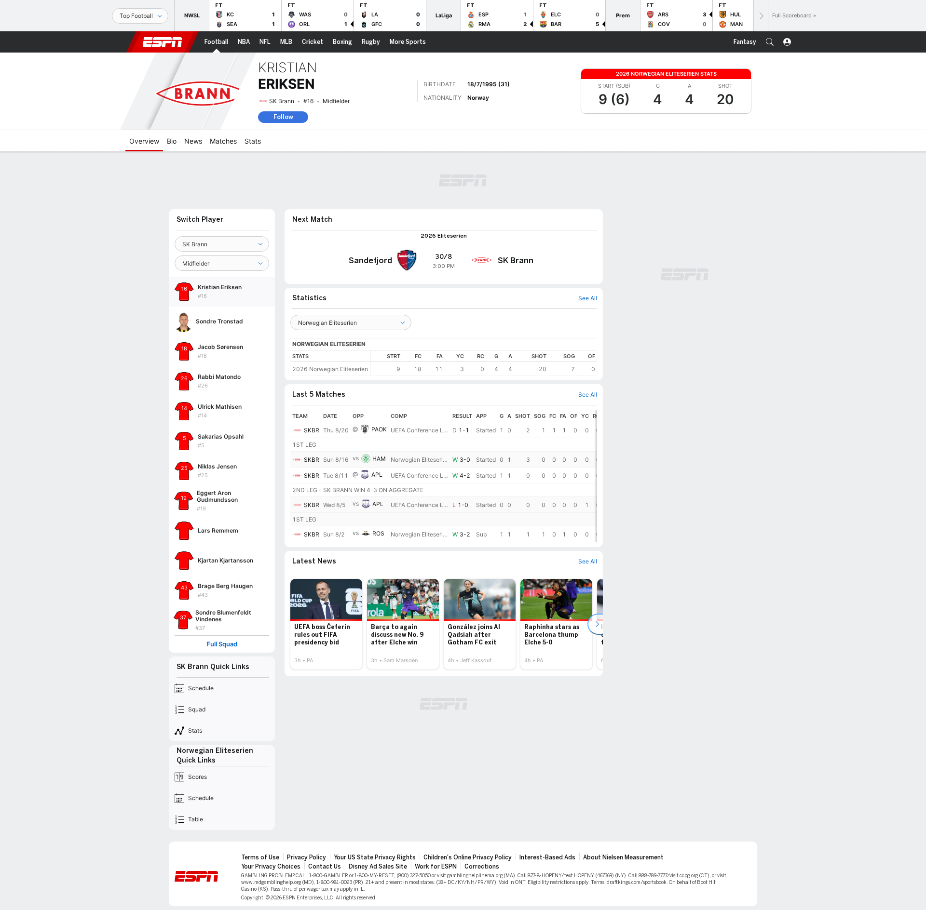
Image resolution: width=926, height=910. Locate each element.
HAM (379, 458)
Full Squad (221, 644)
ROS (378, 533)
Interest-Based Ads (547, 857)
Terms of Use (260, 857)
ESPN (162, 42)
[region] (483, 362)
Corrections (481, 866)
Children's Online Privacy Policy (467, 857)
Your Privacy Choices (270, 866)
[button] (770, 42)
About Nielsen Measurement (623, 857)
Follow (283, 116)
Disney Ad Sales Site (378, 866)
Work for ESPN (436, 866)
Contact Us (324, 866)
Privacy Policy (306, 857)
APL (376, 474)
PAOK (379, 429)
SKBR (311, 430)
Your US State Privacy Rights (375, 857)
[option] (326, 624)
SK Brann (281, 101)
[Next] (760, 15)
